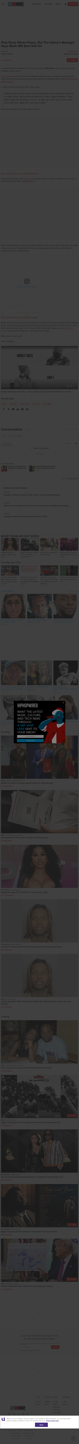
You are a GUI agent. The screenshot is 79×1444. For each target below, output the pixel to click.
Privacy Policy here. (52, 1421)
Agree (41, 1425)
